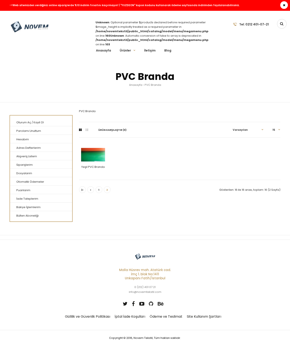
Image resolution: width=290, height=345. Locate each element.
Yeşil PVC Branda (93, 167)
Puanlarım (23, 190)
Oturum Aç (23, 122)
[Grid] (80, 130)
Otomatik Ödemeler (30, 182)
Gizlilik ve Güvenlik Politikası (87, 316)
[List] (86, 130)
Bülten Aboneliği (27, 216)
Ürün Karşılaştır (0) (112, 130)
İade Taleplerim (27, 199)
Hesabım (22, 139)
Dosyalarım (24, 173)
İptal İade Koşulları (130, 316)
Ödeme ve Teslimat (166, 316)
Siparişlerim (24, 165)
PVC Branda (153, 85)
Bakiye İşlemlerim (28, 207)
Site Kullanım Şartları (204, 316)
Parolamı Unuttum (28, 131)
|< (82, 190)
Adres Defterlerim (28, 148)
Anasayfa (135, 85)
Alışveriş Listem (26, 156)
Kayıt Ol (39, 122)
